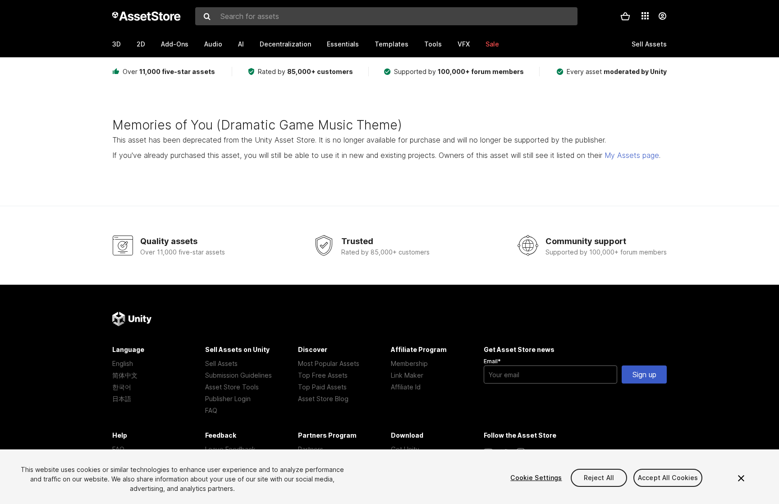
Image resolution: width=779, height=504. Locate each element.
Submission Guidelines (238, 375)
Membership (409, 363)
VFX (464, 44)
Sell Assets (221, 363)
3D (116, 44)
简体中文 (124, 375)
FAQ (211, 410)
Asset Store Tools (232, 387)
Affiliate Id (406, 387)
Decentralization (285, 44)
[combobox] (386, 16)
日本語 (121, 398)
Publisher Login (228, 398)
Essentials (343, 44)
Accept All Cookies (668, 477)
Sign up (644, 374)
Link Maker (407, 375)
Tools (433, 44)
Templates (391, 44)
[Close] (741, 478)
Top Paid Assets (322, 387)
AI (241, 44)
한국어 (121, 387)
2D (141, 44)
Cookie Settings (536, 477)
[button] (625, 16)
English (122, 363)
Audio (213, 44)
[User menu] (662, 16)
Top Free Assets (323, 375)
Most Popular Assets (328, 363)
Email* (492, 361)
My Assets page (632, 155)
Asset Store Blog (323, 398)
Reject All (599, 477)
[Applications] (645, 15)
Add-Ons (174, 44)
